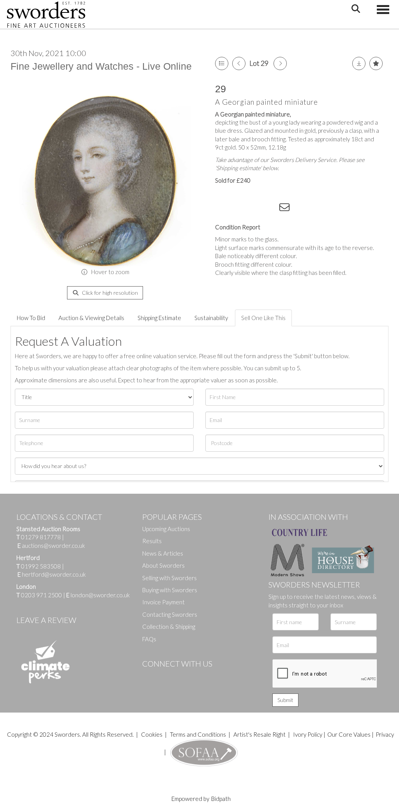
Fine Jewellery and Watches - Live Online (101, 66)
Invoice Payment (163, 601)
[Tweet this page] (238, 208)
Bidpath (221, 798)
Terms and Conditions (198, 734)
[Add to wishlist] (376, 63)
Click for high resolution (109, 292)
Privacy (385, 734)
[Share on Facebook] (222, 208)
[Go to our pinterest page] (181, 676)
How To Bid (31, 317)
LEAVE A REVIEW (46, 620)
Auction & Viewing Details (91, 317)
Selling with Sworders (169, 577)
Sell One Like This (263, 317)
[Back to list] (221, 63)
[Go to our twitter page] (165, 676)
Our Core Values (349, 734)
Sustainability (211, 317)
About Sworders (163, 565)
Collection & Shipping (168, 626)
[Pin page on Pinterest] (254, 208)
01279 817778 (41, 536)
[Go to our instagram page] (270, 208)
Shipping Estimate (159, 317)
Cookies (151, 734)
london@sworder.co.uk (98, 594)
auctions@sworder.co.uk (51, 545)
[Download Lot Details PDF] (358, 63)
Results (152, 540)
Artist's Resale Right (259, 734)
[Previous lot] (238, 63)
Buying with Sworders (169, 589)
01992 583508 (41, 566)
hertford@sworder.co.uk (54, 574)
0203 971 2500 (41, 594)
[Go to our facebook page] (149, 676)
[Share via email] (285, 208)
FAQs (149, 638)
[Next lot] (280, 63)
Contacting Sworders (169, 614)
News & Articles (162, 553)
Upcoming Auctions (166, 528)
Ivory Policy (307, 734)
